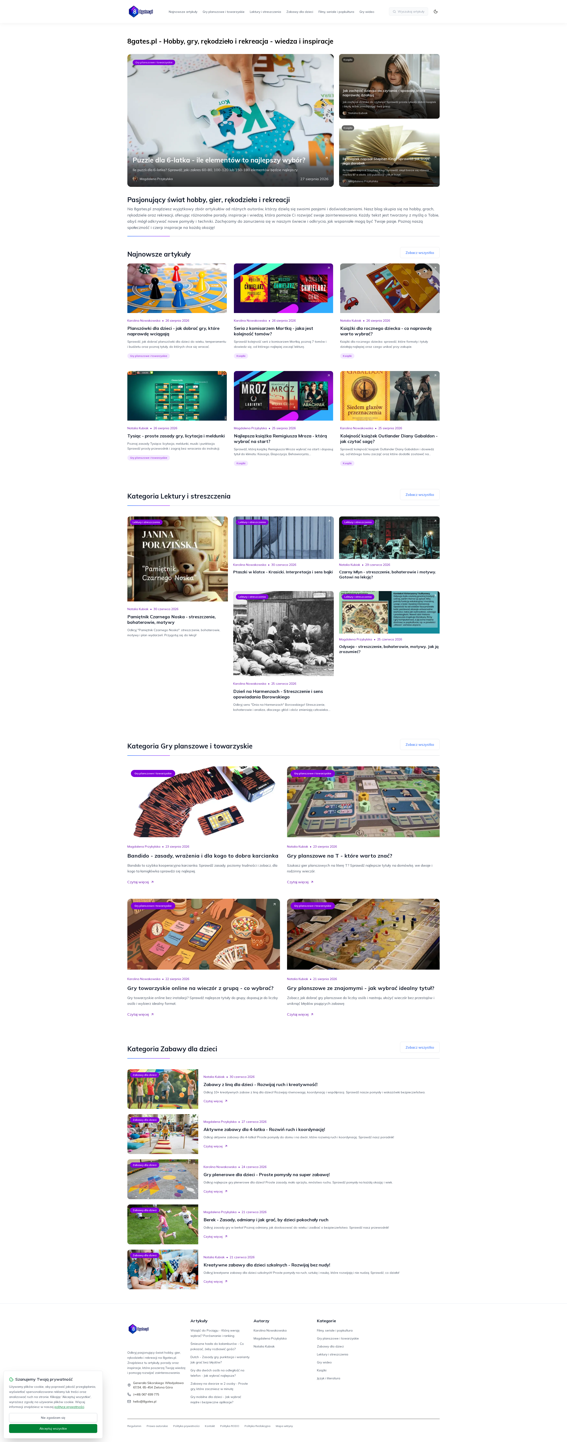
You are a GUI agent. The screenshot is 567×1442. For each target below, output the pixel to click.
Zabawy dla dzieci (299, 12)
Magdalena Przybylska (250, 428)
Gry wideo (366, 12)
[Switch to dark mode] (436, 11)
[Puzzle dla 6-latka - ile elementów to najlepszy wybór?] (230, 120)
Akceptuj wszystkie (53, 1428)
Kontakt (210, 1426)
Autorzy (261, 1320)
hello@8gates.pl (144, 1401)
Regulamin (134, 1426)
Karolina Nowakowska (143, 321)
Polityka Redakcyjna (257, 1426)
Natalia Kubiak (350, 321)
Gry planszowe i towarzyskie (224, 12)
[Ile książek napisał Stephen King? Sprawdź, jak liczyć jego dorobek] (389, 154)
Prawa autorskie (157, 1426)
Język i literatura (328, 1378)
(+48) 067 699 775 (146, 1394)
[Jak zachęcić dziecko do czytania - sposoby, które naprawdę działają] (389, 86)
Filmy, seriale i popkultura (336, 12)
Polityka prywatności (186, 1426)
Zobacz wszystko (420, 252)
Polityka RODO (229, 1426)
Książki (348, 59)
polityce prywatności (69, 1407)
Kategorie (326, 1320)
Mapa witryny (284, 1426)
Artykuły (199, 1320)
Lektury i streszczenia (265, 12)
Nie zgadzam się (53, 1418)
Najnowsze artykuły (183, 12)
